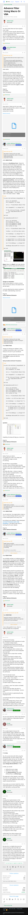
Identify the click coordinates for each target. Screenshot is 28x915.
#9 (24, 610)
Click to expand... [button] (14, 553)
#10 (24, 637)
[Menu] (4, 1)
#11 (24, 714)
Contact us (5, 908)
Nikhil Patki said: (7, 55)
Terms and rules (12, 908)
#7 (24, 499)
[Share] (23, 26)
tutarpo (23, 892)
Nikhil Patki (7, 16)
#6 (24, 453)
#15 (24, 843)
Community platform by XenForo (13, 913)
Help (4, 910)
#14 (24, 796)
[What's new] (21, 1)
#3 (24, 104)
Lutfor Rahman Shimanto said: (10, 612)
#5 (24, 334)
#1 (24, 26)
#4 (24, 148)
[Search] (24, 1)
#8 (24, 538)
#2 (24, 52)
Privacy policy (19, 908)
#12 (24, 728)
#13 (24, 750)
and (11, 324)
